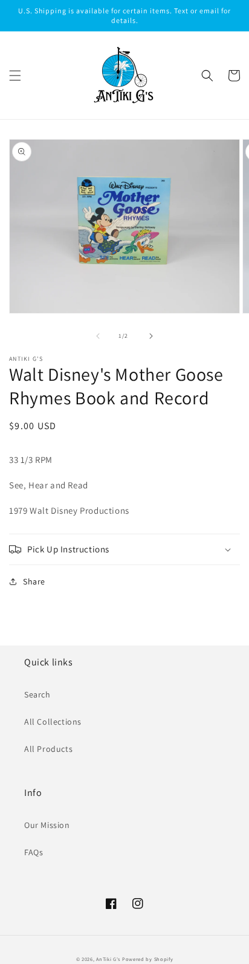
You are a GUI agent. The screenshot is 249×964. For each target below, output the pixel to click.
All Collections (53, 721)
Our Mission (47, 825)
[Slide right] (151, 336)
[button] (15, 75)
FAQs (33, 852)
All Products (48, 748)
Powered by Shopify (147, 959)
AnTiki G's (108, 959)
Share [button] (34, 581)
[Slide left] (98, 336)
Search (37, 694)
